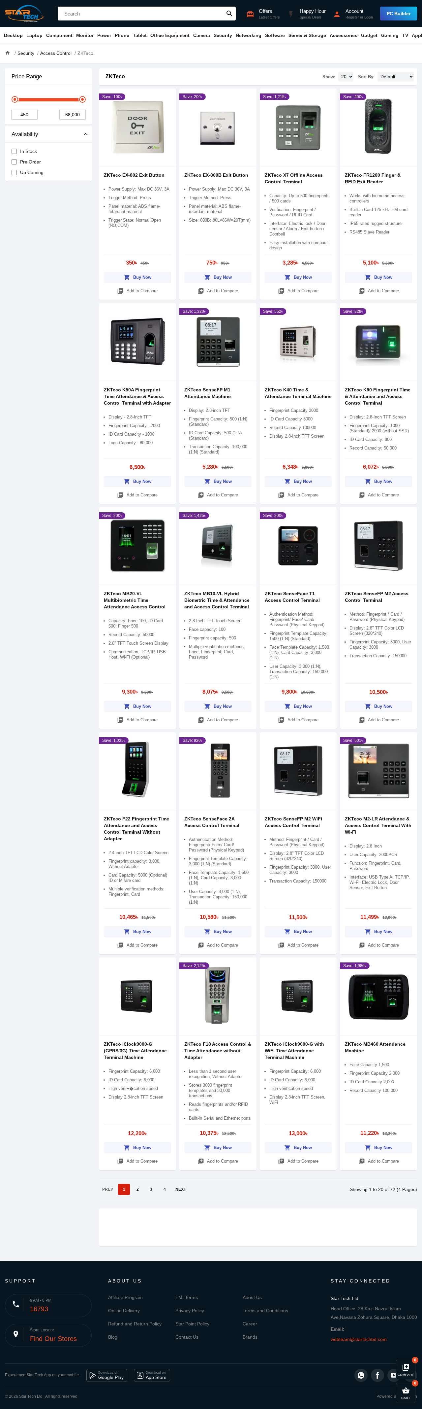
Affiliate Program (125, 1297)
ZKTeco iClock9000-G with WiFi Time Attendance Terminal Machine (294, 1050)
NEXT (180, 1189)
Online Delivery (124, 1310)
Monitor (85, 35)
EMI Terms (186, 1297)
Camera (201, 35)
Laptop (34, 35)
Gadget (369, 35)
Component (59, 35)
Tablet (140, 35)
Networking (248, 35)
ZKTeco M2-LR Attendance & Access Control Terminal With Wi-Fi (378, 825)
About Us (252, 1297)
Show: (328, 76)
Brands (250, 1337)
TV (405, 35)
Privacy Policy (189, 1310)
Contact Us (186, 1337)
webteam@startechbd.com (359, 1339)
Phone (122, 35)
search (229, 14)
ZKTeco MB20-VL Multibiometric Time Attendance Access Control (135, 600)
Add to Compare (137, 291)
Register (352, 17)
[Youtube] (394, 1375)
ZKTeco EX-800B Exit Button (216, 175)
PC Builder (398, 13)
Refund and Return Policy (135, 1323)
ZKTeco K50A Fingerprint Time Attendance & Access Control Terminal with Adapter (137, 396)
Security (223, 35)
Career (250, 1323)
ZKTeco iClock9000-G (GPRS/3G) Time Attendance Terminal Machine (135, 1050)
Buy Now (137, 277)
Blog (112, 1337)
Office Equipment (170, 35)
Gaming (390, 35)
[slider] (15, 99)
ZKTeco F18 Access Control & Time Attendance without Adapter (217, 1050)
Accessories (343, 35)
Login (368, 17)
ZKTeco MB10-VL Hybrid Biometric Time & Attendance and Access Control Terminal (217, 600)
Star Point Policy (192, 1323)
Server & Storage (307, 35)
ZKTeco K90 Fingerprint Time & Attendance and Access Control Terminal (377, 396)
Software (275, 35)
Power (104, 35)
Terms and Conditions (265, 1310)
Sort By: (366, 76)
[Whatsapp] (361, 1375)
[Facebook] (377, 1375)
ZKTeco (115, 76)
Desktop (13, 35)
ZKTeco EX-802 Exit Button (134, 175)
